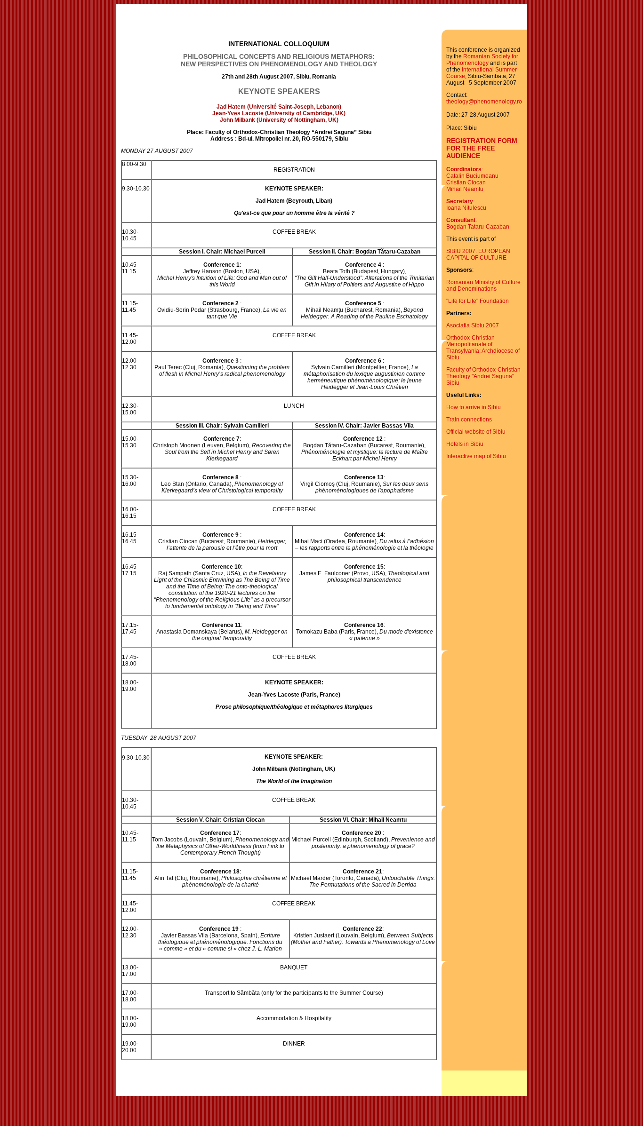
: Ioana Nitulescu (466, 204)
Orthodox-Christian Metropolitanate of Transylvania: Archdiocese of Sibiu (483, 347)
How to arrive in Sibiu (473, 407)
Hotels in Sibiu (464, 444)
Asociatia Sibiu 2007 (472, 325)
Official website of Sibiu (476, 431)
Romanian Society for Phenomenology (482, 59)
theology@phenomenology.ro (484, 101)
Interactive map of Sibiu (476, 456)
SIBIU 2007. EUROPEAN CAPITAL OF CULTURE (478, 254)
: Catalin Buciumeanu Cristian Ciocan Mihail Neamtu (472, 179)
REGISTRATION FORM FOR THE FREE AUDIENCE (481, 148)
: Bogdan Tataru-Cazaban (477, 223)
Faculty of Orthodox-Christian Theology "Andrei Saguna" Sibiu (483, 376)
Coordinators (464, 169)
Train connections (469, 419)
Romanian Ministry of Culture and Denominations (483, 285)
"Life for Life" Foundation (477, 301)
